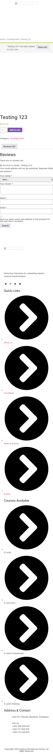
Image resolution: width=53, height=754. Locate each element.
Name (3, 198)
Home (2, 39)
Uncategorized (13, 39)
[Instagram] (10, 284)
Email (3, 207)
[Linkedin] (20, 284)
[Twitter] (15, 284)
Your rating (6, 176)
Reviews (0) (9, 146)
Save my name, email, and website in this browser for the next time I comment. (25, 220)
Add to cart (15, 130)
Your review (6, 184)
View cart (42, 47)
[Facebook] (6, 284)
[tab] (9, 146)
